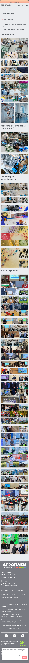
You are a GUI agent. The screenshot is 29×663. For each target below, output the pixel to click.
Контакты (22, 594)
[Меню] (26, 5)
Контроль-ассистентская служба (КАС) (14, 26)
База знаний (4, 594)
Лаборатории (21, 591)
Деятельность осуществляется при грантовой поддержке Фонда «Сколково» (9, 643)
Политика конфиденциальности (18, 652)
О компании (4, 591)
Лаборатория (8, 19)
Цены (12, 591)
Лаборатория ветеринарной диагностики (13, 625)
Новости (13, 594)
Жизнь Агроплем (9, 22)
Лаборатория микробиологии (14, 29)
